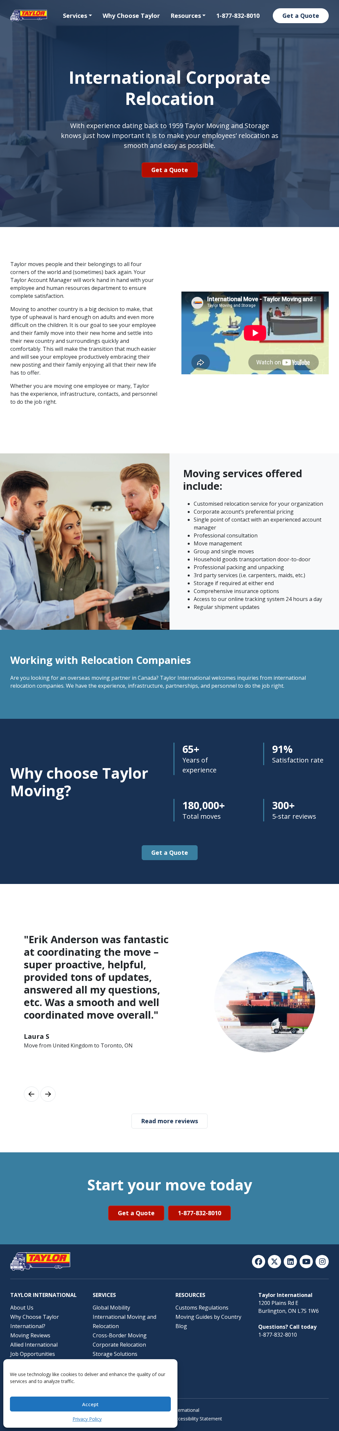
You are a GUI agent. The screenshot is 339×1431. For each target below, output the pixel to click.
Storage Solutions (115, 1354)
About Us (21, 1307)
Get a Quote (300, 16)
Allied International (34, 1344)
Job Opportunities (32, 1354)
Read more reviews (169, 1121)
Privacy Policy (87, 1419)
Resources (185, 16)
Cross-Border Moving (120, 1335)
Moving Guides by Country (208, 1316)
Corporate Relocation (119, 1344)
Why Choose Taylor (131, 16)
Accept (90, 1404)
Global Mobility (111, 1307)
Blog (181, 1326)
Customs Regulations (201, 1307)
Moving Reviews (30, 1335)
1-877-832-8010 (238, 16)
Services (75, 16)
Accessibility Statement (197, 1418)
